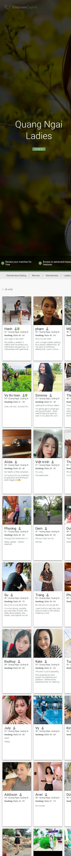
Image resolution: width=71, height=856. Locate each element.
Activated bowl (41, 475)
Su (6, 595)
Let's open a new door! (14, 339)
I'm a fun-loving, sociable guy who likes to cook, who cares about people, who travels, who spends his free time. (16, 612)
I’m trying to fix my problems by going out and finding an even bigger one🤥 (16, 477)
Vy (37, 728)
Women (36, 275)
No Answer (40, 806)
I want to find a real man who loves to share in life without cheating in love (47, 610)
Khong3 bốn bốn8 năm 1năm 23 (17, 538)
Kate (38, 661)
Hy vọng (39, 472)
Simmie (41, 395)
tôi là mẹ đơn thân (43, 339)
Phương (10, 528)
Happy (7, 741)
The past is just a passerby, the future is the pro (48, 671)
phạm (39, 329)
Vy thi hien (12, 395)
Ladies (67, 275)
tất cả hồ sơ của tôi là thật (15, 605)
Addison (10, 795)
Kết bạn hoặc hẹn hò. (44, 538)
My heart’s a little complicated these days (17, 472)
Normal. (38, 542)
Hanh (8, 329)
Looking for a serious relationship (48, 405)
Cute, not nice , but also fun (16, 406)
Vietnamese (52, 275)
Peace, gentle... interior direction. (14, 543)
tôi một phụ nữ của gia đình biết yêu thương (48, 605)
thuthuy (10, 661)
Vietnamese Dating (16, 275)
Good (6, 738)
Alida (8, 462)
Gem (38, 528)
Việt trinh (42, 462)
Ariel (39, 795)
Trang (39, 595)
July (7, 728)
